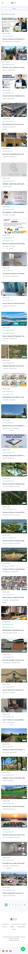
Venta (12, 36)
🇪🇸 (3, 951)
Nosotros (5, 926)
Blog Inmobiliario (22, 926)
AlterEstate (16, 940)
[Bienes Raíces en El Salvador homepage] (14, 3)
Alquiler (11, 240)
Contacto (14, 929)
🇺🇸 (7, 951)
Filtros (14, 8)
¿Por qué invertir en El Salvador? (18, 924)
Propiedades (5, 924)
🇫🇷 (10, 951)
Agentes (12, 926)
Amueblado (12, 333)
